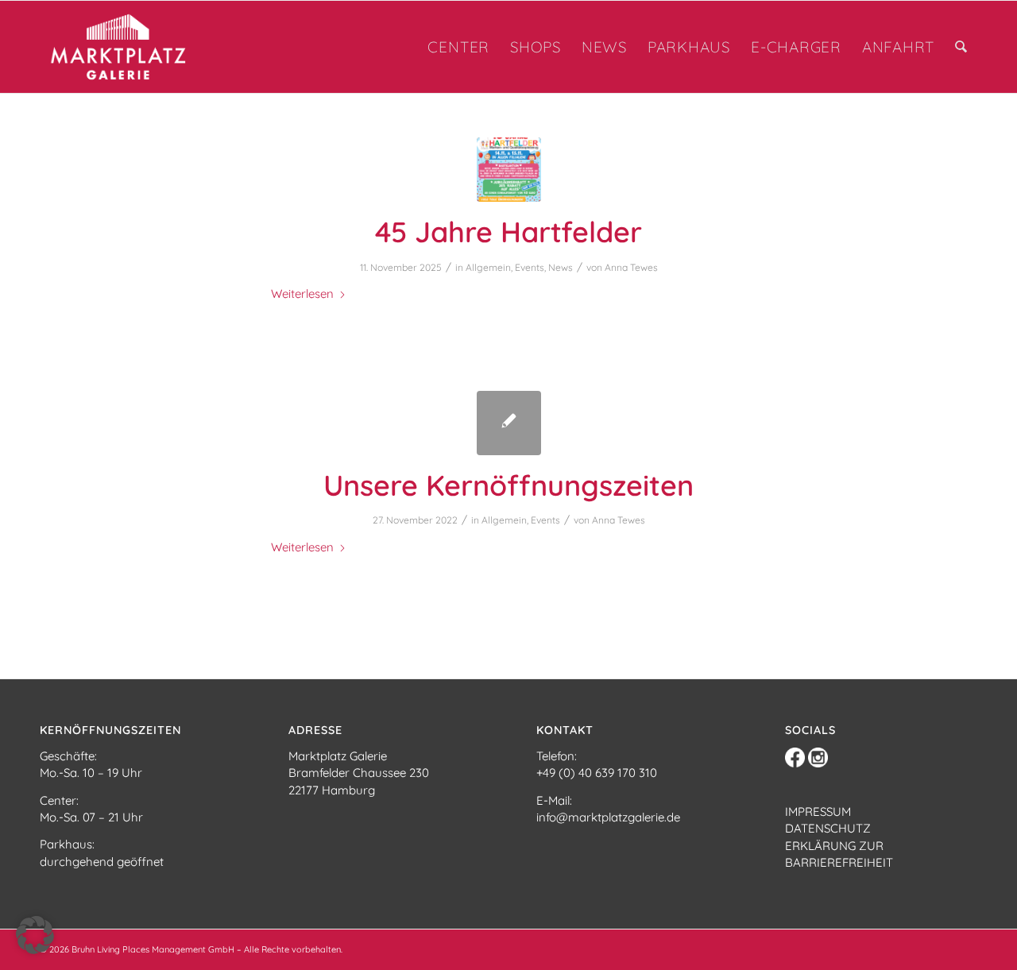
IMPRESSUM (818, 811)
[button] (35, 935)
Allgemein (488, 267)
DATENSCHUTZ (828, 828)
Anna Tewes (631, 267)
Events (529, 267)
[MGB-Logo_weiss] (134, 47)
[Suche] (961, 47)
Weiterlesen (302, 293)
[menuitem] (458, 47)
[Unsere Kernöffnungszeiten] (509, 423)
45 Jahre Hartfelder (508, 231)
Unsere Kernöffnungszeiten (508, 485)
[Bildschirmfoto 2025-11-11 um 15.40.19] (509, 169)
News (560, 267)
